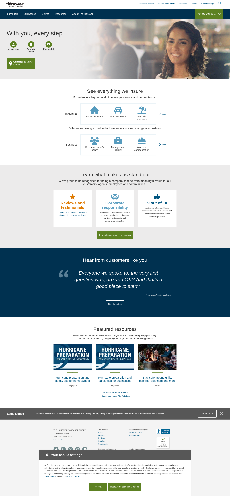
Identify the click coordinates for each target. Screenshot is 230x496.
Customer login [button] (207, 4)
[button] (219, 3)
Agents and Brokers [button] (166, 4)
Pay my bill (48, 49)
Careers (101, 432)
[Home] (15, 4)
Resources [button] (60, 14)
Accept (98, 487)
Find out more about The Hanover (115, 235)
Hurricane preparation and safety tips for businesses (115, 379)
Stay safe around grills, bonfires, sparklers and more (157, 379)
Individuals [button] (12, 14)
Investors (183, 4)
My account (13, 49)
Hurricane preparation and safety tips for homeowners (72, 379)
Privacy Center (73, 476)
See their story (115, 304)
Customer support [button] (146, 4)
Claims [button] (45, 14)
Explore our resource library (116, 392)
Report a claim (31, 50)
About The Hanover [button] (82, 14)
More (164, 114)
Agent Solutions (134, 435)
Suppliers (101, 441)
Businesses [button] (30, 14)
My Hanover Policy (135, 432)
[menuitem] (12, 14)
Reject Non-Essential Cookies (124, 487)
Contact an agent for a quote (22, 63)
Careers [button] (194, 4)
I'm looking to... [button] (207, 14)
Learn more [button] (207, 413)
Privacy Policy (50, 476)
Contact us (58, 439)
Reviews (101, 438)
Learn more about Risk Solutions (116, 396)
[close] (221, 414)
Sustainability (103, 444)
